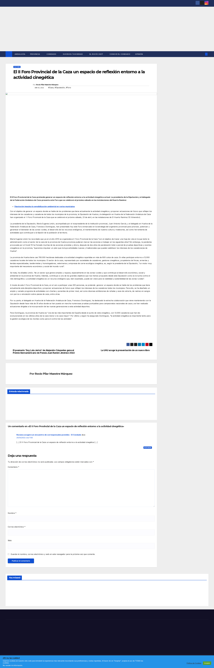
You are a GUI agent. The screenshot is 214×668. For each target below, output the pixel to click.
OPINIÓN (139, 54)
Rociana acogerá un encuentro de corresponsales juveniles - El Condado (48, 435)
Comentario (13, 467)
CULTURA (17, 67)
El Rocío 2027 (96, 54)
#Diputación (60, 87)
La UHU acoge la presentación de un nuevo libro (125, 350)
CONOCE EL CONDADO (120, 54)
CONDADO (52, 54)
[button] (202, 54)
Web (10, 540)
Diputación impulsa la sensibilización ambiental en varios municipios (44, 206)
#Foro (68, 87)
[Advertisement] (107, 34)
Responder (147, 447)
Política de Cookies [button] (194, 663)
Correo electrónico (16, 527)
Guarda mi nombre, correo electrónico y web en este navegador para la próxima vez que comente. (53, 554)
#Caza (51, 87)
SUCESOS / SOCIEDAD (73, 54)
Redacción (13, 413)
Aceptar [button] (207, 663)
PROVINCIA (35, 54)
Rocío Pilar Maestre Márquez (47, 85)
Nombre (12, 513)
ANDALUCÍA (20, 54)
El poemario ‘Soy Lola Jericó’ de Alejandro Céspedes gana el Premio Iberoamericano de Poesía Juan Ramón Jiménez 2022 (44, 351)
